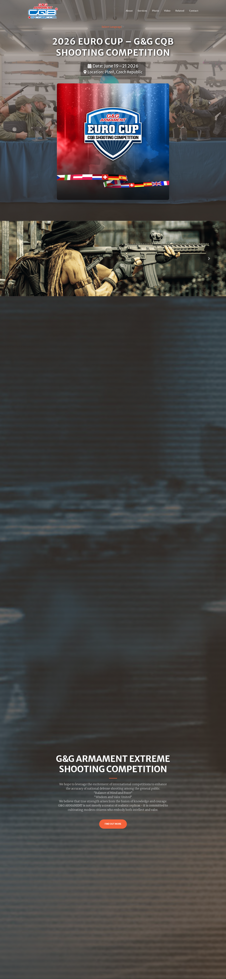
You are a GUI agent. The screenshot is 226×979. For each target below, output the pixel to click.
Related (179, 10)
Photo (155, 10)
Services (142, 10)
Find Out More (113, 824)
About (129, 10)
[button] (17, 258)
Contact (193, 10)
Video (167, 10)
